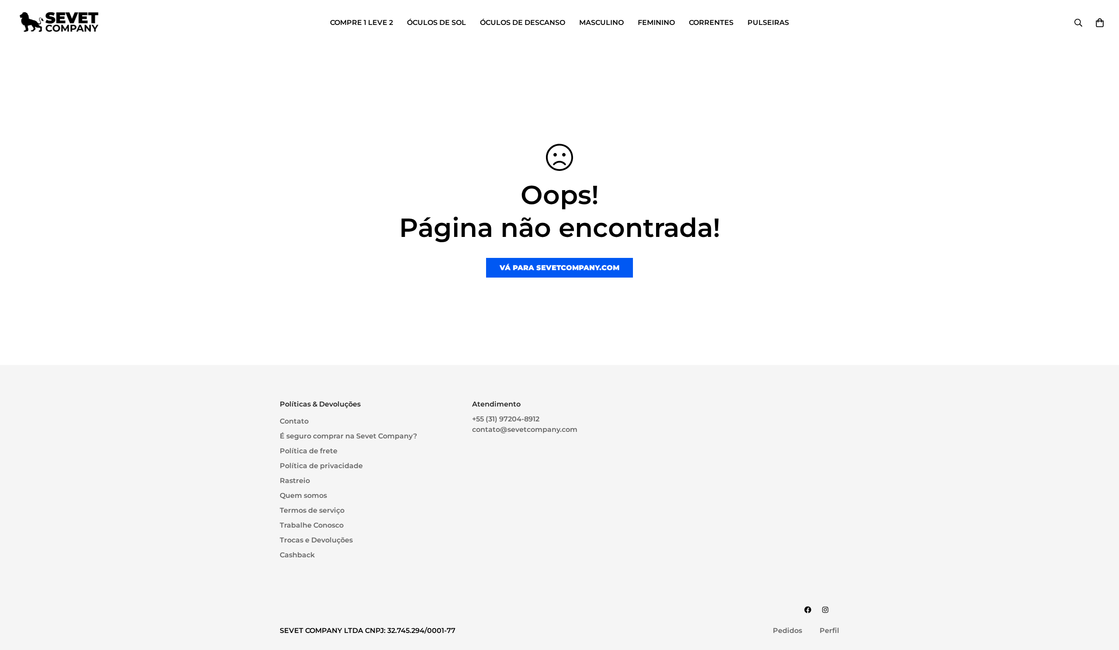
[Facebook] (807, 609)
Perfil (829, 630)
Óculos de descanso (522, 22)
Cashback (297, 555)
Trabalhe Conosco (312, 525)
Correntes (711, 22)
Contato (294, 421)
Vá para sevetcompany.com (559, 268)
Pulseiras (768, 22)
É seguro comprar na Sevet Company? (348, 436)
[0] (1100, 23)
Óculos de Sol (436, 22)
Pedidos (787, 630)
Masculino (601, 22)
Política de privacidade (321, 466)
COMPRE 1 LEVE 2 (361, 22)
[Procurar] (1078, 22)
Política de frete (308, 451)
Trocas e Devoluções (316, 540)
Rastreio (295, 480)
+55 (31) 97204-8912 (505, 419)
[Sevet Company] (59, 22)
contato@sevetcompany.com (524, 429)
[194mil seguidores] (825, 609)
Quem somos (303, 495)
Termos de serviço (312, 510)
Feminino (656, 22)
